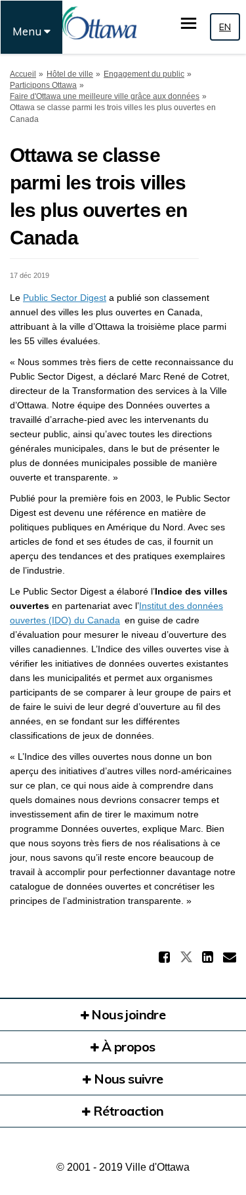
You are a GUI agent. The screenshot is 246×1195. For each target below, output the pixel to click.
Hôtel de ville (70, 74)
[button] (166, 957)
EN (225, 27)
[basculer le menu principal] (188, 23)
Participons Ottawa (43, 85)
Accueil (23, 74)
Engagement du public (144, 74)
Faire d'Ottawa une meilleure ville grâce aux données (104, 96)
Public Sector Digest (64, 297)
